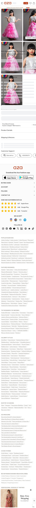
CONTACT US (5, 195)
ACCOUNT (4, 187)
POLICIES (4, 191)
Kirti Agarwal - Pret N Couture (13, 51)
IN (34, 501)
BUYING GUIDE (6, 183)
